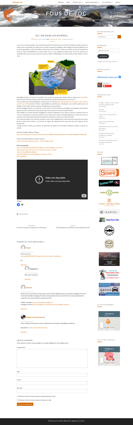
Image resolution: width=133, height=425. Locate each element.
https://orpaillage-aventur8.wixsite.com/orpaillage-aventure (51, 304)
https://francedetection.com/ (38, 328)
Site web (19, 388)
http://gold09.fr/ (22, 156)
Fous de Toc (17, 2)
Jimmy (28, 288)
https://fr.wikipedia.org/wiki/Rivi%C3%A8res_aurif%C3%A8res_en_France (39, 148)
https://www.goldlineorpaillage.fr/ (27, 152)
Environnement (23, 214)
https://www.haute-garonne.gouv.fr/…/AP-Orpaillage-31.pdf (35, 141)
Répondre (24, 265)
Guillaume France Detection (34, 317)
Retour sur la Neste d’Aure (106, 121)
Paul (27, 248)
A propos (61, 2)
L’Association (106, 2)
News (68, 2)
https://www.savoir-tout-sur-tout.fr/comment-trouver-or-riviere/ (36, 150)
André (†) (101, 110)
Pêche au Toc (77, 2)
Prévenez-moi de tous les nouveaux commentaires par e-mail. (36, 396)
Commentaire (21, 347)
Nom (19, 372)
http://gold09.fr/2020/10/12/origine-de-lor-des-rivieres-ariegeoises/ (41, 256)
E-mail (19, 380)
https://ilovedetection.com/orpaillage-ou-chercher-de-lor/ (34, 154)
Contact (118, 2)
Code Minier (84, 97)
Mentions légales (70, 421)
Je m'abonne (103, 56)
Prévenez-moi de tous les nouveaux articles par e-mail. (34, 400)
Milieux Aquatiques (92, 2)
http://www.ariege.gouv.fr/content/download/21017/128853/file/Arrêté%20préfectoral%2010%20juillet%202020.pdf (52, 134)
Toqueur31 (53, 39)
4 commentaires (66, 39)
